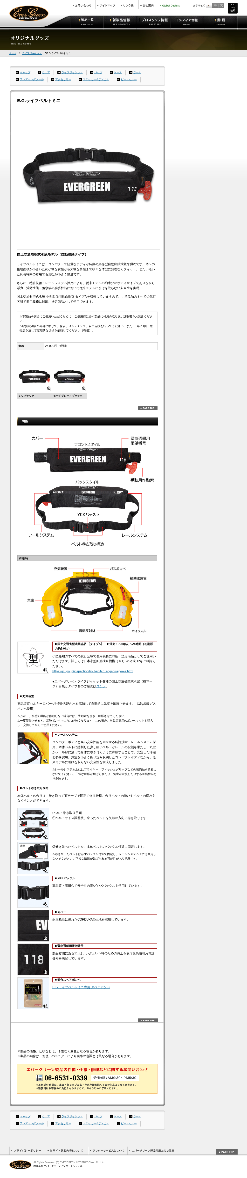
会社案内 (148, 4)
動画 (220, 21)
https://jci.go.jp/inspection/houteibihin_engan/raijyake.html (92, 671)
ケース (118, 72)
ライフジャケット (32, 53)
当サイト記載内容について (67, 1151)
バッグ (98, 72)
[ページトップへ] (227, 1149)
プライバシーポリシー (27, 1151)
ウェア (46, 72)
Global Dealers (170, 4)
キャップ (25, 72)
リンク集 (128, 4)
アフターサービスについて (107, 1151)
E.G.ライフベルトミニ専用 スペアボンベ (81, 987)
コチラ (101, 686)
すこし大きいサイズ (215, 5)
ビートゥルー (129, 79)
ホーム (12, 53)
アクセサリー (63, 79)
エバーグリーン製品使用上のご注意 (151, 1151)
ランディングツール (32, 79)
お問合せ (83, 4)
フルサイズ (221, 5)
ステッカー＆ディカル (96, 79)
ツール (137, 72)
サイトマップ (107, 4)
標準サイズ (209, 5)
